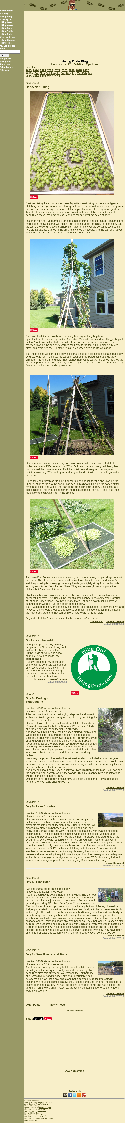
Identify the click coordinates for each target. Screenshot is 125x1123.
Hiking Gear (6, 22)
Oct (48, 73)
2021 (57, 70)
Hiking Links (6, 61)
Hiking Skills (6, 31)
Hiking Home (6, 10)
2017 (86, 70)
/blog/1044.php (45, 1108)
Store (2, 49)
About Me (5, 64)
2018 (79, 70)
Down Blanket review (44, 1118)
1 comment (96, 621)
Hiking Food (6, 28)
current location (82, 770)
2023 (43, 70)
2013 (43, 76)
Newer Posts (58, 1004)
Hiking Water (6, 25)
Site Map (4, 70)
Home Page (35, 1106)
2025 (29, 70)
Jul (58, 73)
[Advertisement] (74, 34)
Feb (84, 73)
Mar (79, 73)
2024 (36, 70)
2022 (50, 70)
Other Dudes (6, 67)
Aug (53, 73)
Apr (74, 73)
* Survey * (5, 13)
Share (29, 1018)
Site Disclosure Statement (75, 1010)
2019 (72, 70)
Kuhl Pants (40, 1109)
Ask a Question (74, 1071)
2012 (50, 76)
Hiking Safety (6, 34)
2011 (57, 76)
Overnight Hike (7, 37)
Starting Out (6, 19)
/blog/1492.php (46, 1102)
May (68, 73)
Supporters (5, 58)
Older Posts (33, 1004)
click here (51, 676)
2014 (36, 76)
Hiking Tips (6, 43)
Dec (36, 73)
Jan (90, 73)
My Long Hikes (7, 46)
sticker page (33, 658)
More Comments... (31, 1120)
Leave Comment (115, 621)
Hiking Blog (6, 16)
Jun (63, 73)
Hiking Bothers (7, 40)
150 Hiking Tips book (85, 64)
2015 (29, 76)
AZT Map (39, 1116)
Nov (42, 73)
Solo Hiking (41, 1115)
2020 (64, 70)
